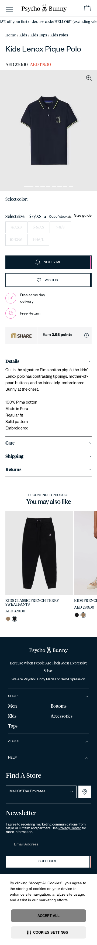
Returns (13, 470)
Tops (13, 726)
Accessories (61, 716)
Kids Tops (38, 35)
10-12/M (16, 240)
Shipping (14, 456)
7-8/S (60, 227)
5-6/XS (38, 227)
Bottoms (59, 706)
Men (12, 706)
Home (10, 35)
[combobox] (41, 792)
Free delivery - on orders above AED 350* (48, 22)
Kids (23, 35)
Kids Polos (59, 35)
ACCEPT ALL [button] (48, 916)
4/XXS (16, 227)
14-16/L (38, 240)
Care (9, 443)
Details (12, 361)
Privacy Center (69, 829)
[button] (48, 932)
